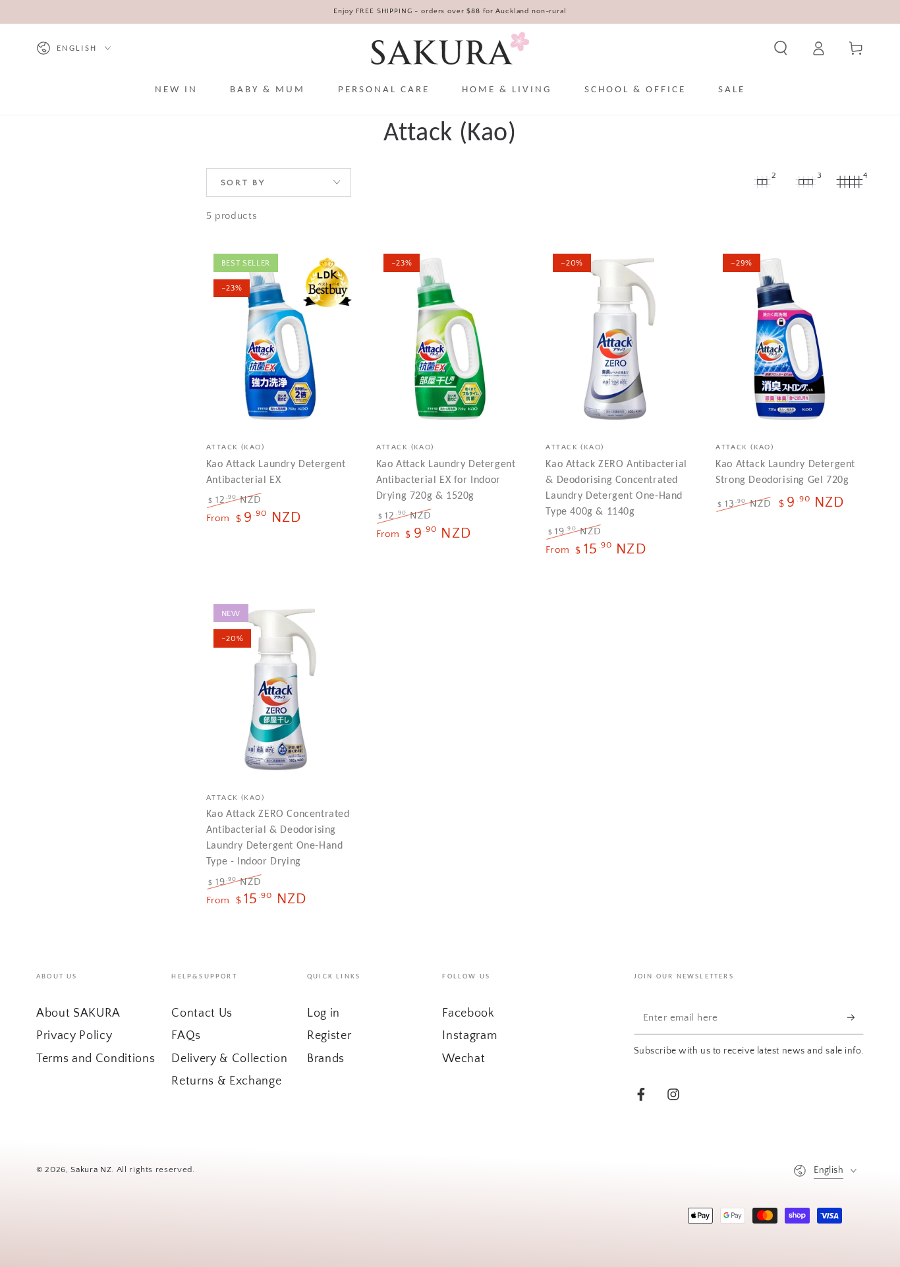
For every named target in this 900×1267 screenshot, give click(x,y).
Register (329, 1035)
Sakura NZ (90, 1169)
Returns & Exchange (226, 1081)
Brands (326, 1058)
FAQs (186, 1035)
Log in (323, 1013)
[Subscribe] (855, 1017)
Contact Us (202, 1013)
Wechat (463, 1058)
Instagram (469, 1035)
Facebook (468, 1013)
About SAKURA (78, 1013)
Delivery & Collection (229, 1058)
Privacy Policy (74, 1035)
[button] (780, 48)
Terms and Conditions (95, 1058)
